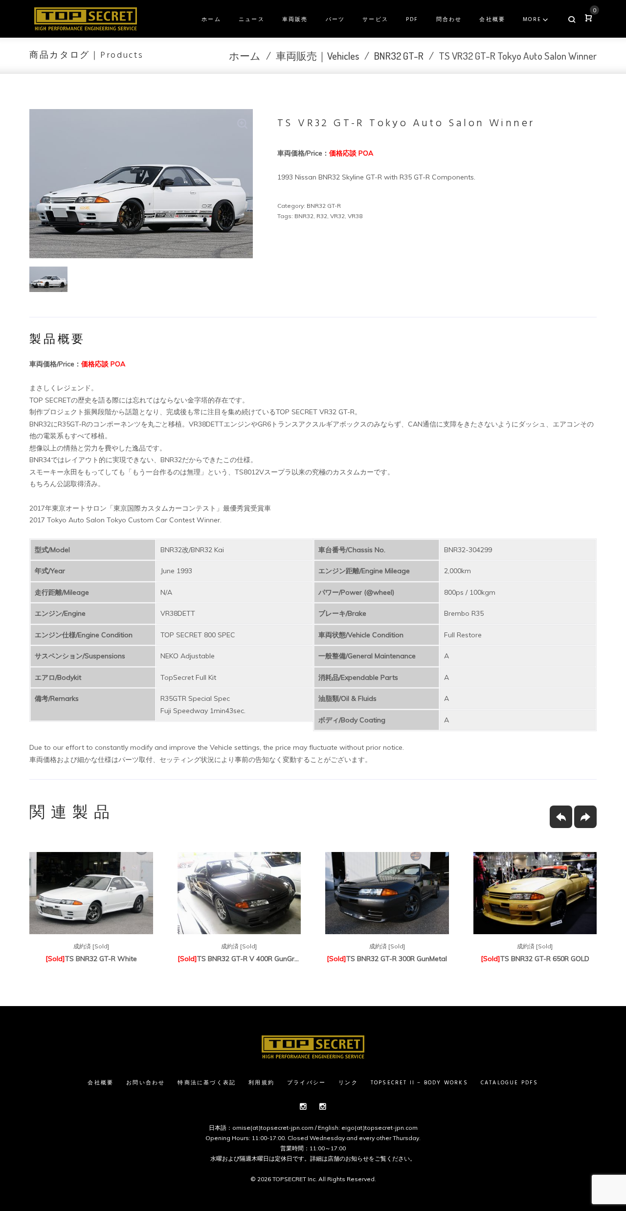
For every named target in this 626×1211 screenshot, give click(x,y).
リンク (348, 1082)
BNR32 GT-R (399, 55)
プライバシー (306, 1082)
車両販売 (295, 19)
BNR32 (303, 216)
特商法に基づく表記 (207, 1082)
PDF (412, 19)
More (532, 19)
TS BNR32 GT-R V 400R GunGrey (240, 958)
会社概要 (492, 19)
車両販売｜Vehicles (317, 55)
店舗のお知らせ (348, 1158)
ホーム (211, 19)
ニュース (252, 19)
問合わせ (449, 19)
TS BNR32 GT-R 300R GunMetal (387, 958)
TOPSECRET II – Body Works (419, 1082)
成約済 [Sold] (91, 946)
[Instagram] (303, 1106)
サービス (375, 19)
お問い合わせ (145, 1082)
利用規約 (261, 1082)
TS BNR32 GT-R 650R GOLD (535, 958)
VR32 (337, 216)
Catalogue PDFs (509, 1082)
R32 (321, 216)
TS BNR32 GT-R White (91, 958)
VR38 (355, 216)
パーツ (335, 19)
